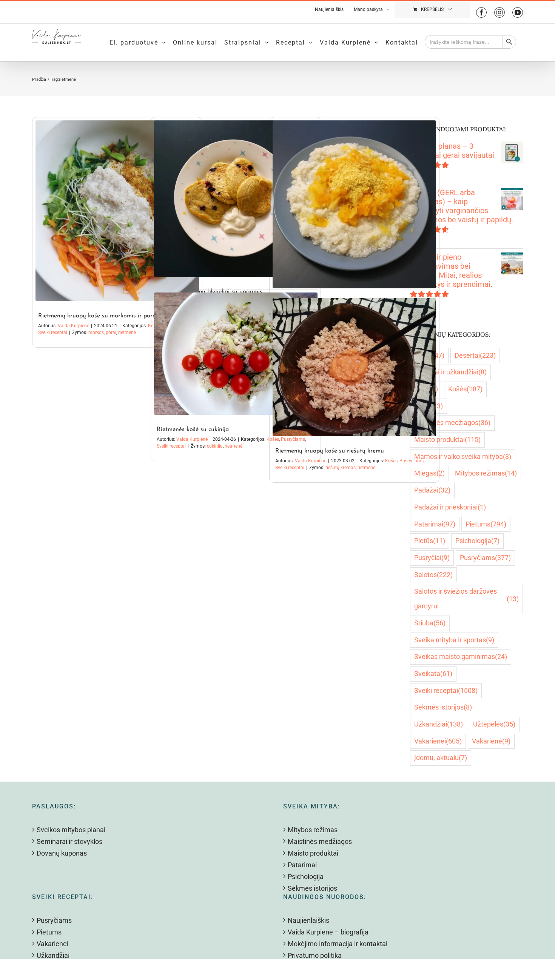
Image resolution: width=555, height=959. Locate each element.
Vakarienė (491, 741)
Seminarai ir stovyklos (69, 841)
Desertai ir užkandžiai (450, 372)
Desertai (475, 355)
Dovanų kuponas (62, 853)
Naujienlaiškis (308, 920)
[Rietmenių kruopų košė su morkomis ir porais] (117, 210)
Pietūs (429, 541)
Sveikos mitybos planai (71, 830)
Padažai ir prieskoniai (450, 507)
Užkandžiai (438, 724)
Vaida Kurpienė (73, 325)
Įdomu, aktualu (440, 758)
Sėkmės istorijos (443, 707)
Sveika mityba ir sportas (454, 640)
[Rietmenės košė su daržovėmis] (354, 204)
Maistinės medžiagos (452, 422)
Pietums (486, 524)
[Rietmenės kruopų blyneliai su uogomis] (236, 198)
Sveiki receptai (52, 332)
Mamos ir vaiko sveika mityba (462, 456)
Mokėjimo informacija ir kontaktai (337, 944)
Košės (391, 460)
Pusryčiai (432, 558)
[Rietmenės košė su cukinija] (236, 353)
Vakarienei (438, 741)
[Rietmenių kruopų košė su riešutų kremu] (354, 367)
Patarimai (434, 524)
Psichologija (477, 541)
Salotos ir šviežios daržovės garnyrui (466, 598)
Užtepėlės (494, 724)
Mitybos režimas (486, 473)
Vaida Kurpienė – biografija (328, 932)
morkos (96, 332)
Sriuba (430, 623)
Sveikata (433, 673)
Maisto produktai (447, 439)
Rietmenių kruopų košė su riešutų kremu (329, 451)
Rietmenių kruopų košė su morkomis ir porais (99, 316)
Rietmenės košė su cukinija (193, 429)
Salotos (433, 575)
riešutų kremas (340, 467)
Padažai (432, 490)
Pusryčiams (485, 558)
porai (111, 332)
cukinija (215, 446)
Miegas (429, 473)
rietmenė (127, 332)
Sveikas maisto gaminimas (460, 656)
